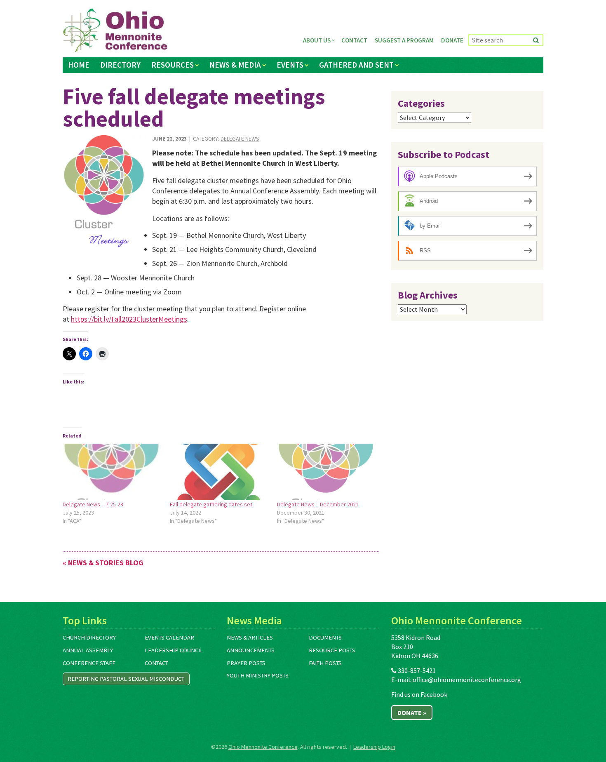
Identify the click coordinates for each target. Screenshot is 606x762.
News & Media (235, 65)
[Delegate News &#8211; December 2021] (326, 472)
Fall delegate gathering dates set (211, 504)
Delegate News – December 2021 (318, 504)
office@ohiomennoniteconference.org (467, 679)
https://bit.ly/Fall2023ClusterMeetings (129, 319)
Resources (172, 65)
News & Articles (250, 637)
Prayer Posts (246, 663)
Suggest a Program (404, 40)
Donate (452, 40)
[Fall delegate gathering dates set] (219, 472)
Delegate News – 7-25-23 (93, 504)
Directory (120, 65)
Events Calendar (169, 637)
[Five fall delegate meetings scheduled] (104, 197)
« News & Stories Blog (103, 562)
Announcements (251, 650)
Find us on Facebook (419, 694)
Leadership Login (374, 746)
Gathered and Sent (356, 65)
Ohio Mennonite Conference (263, 746)
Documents (325, 637)
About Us (317, 40)
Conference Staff (89, 663)
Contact (354, 40)
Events (290, 65)
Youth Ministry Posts (258, 675)
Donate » (411, 712)
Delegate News (240, 138)
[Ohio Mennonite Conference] (115, 30)
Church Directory (89, 637)
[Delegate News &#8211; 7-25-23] (112, 472)
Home (78, 65)
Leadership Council (174, 650)
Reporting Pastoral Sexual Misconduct (126, 678)
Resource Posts (332, 650)
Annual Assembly (88, 650)
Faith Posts (325, 663)
